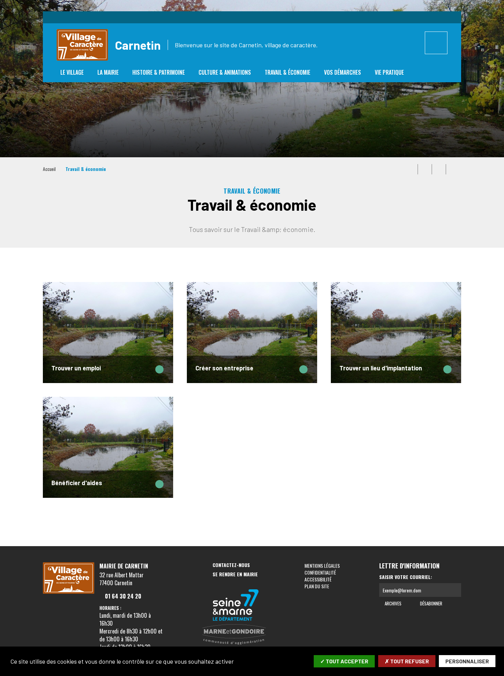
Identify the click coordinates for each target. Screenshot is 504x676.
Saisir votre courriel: (405, 577)
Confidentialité (320, 572)
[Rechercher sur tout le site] (436, 43)
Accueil (49, 168)
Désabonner (430, 603)
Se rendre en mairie (235, 574)
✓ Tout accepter (344, 661)
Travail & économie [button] (287, 72)
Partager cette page (453, 169)
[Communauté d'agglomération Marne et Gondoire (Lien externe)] (235, 635)
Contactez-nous (231, 565)
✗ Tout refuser (407, 661)
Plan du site (316, 586)
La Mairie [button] (108, 72)
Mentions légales (322, 565)
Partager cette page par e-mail (439, 169)
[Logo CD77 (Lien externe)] (235, 605)
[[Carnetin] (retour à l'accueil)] (68, 592)
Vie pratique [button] (389, 72)
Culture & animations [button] (225, 72)
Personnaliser (467, 661)
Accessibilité (318, 579)
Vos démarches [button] (342, 72)
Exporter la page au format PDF (425, 169)
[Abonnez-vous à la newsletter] (454, 590)
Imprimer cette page (411, 169)
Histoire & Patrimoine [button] (158, 72)
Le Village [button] (72, 72)
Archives (392, 603)
